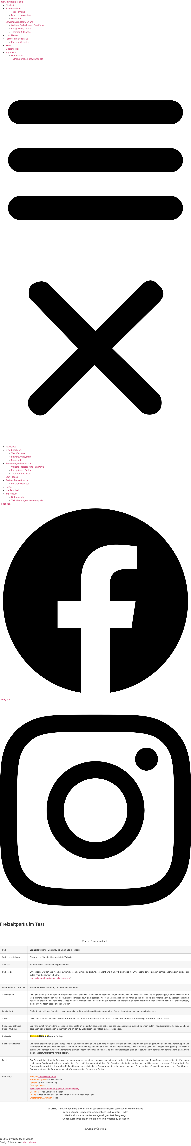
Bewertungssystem (21, 15)
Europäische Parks (21, 28)
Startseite (11, 5)
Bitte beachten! (14, 8)
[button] (95, 253)
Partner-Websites (20, 42)
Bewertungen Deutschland (19, 21)
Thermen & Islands (20, 32)
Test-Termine (18, 11)
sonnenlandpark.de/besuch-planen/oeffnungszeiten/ (54, 1088)
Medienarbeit (12, 48)
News (8, 45)
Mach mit (16, 18)
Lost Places (12, 35)
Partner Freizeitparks (17, 38)
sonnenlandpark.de (47, 1076)
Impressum (11, 52)
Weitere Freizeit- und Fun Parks (27, 25)
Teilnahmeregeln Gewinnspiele (27, 58)
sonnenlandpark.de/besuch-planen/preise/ (50, 978)
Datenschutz (17, 55)
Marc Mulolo (29, 1142)
